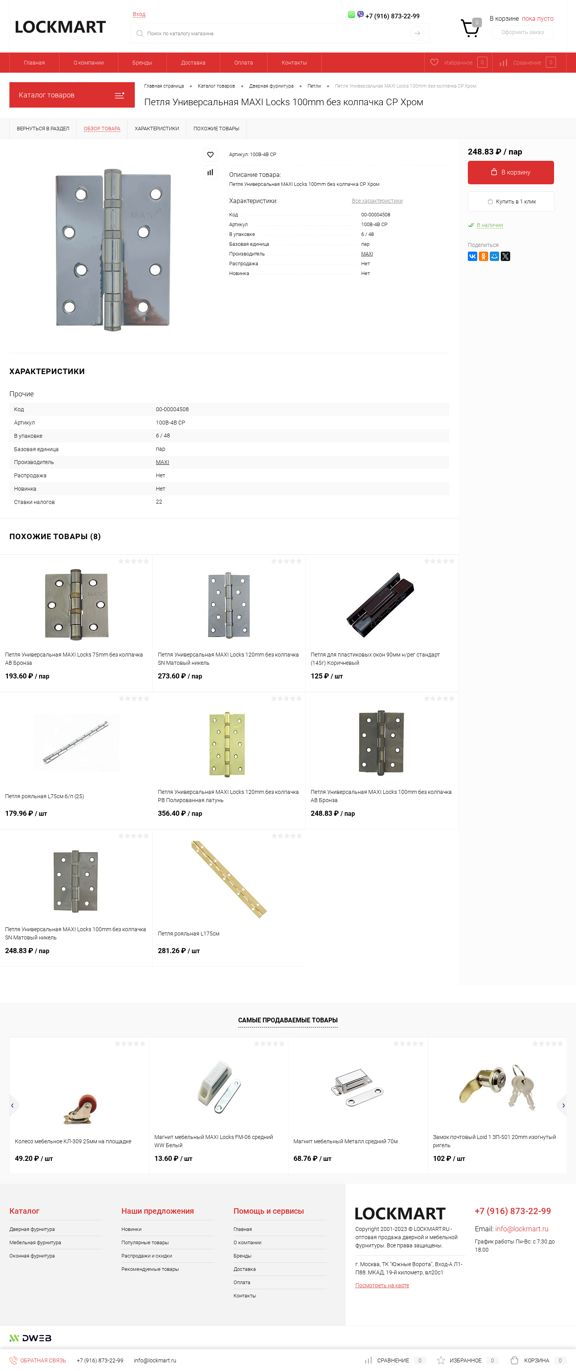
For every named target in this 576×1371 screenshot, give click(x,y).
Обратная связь (42, 1360)
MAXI (367, 254)
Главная (34, 62)
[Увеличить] (114, 246)
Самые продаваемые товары (288, 1020)
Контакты (294, 62)
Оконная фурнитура (32, 1256)
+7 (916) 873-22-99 (100, 1360)
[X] (505, 256)
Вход (139, 14)
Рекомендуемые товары (150, 1269)
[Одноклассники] (483, 256)
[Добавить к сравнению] (210, 172)
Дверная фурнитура (32, 1229)
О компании (89, 62)
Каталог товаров (46, 95)
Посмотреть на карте (382, 1285)
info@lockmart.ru (522, 1229)
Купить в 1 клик (516, 201)
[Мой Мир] (494, 256)
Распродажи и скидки (146, 1256)
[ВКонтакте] (472, 256)
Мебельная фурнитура (35, 1242)
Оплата (243, 62)
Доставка (193, 62)
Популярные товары (145, 1242)
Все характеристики (377, 201)
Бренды (142, 62)
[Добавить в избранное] (210, 155)
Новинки (131, 1229)
